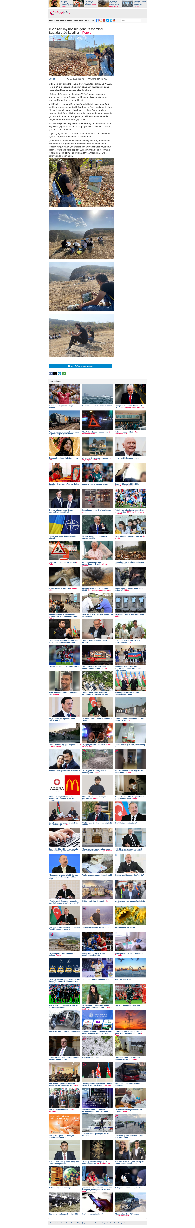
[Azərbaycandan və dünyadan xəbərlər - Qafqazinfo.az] (60, 13)
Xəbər (51, 20)
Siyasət (56, 20)
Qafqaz (75, 20)
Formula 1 (91, 20)
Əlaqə (111, 1223)
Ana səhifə (53, 1223)
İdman (81, 20)
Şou (85, 20)
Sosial (52, 79)
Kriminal (63, 20)
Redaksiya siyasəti (119, 1223)
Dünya (69, 20)
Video (58, 1223)
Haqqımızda (105, 1223)
